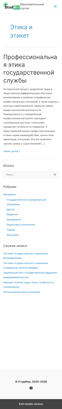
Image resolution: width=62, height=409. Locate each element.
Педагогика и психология (21, 224)
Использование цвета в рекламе (21, 292)
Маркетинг (13, 214)
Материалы (9, 194)
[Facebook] (31, 388)
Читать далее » (11, 151)
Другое (11, 209)
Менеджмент (14, 219)
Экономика (13, 235)
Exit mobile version (31, 404)
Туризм (11, 229)
